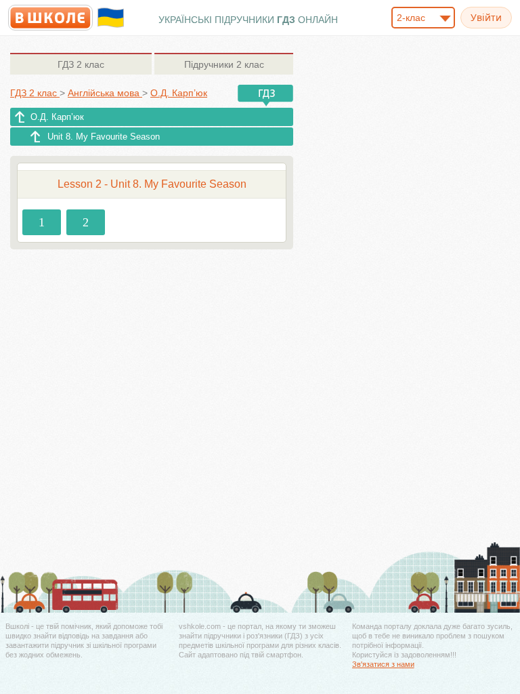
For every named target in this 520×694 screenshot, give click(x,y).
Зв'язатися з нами (383, 664)
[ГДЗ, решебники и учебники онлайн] (50, 17)
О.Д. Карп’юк (57, 117)
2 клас (81, 64)
